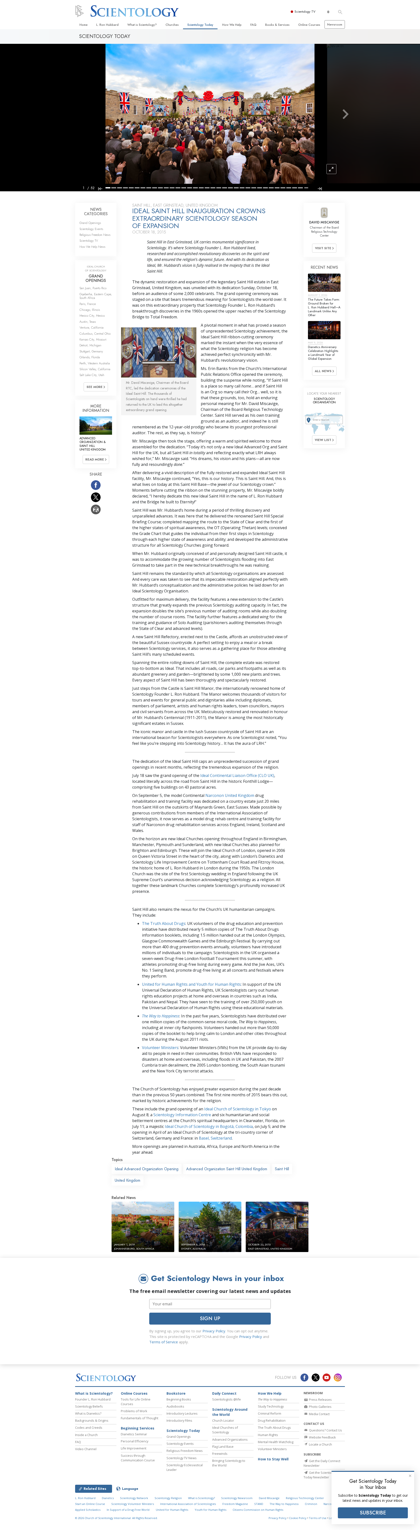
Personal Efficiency (134, 1441)
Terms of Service (163, 1341)
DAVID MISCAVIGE (324, 222)
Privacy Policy (213, 1330)
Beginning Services (137, 1428)
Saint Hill (282, 1169)
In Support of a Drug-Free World (128, 1510)
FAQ (253, 24)
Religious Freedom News (94, 234)
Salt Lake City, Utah (91, 375)
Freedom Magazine (235, 1504)
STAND (258, 1504)
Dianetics (108, 1498)
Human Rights (268, 1435)
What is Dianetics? (88, 1413)
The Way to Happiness (284, 1504)
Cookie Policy (297, 1518)
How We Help (232, 24)
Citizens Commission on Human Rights (258, 1510)
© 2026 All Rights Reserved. (116, 1518)
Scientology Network (134, 1498)
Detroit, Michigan (90, 345)
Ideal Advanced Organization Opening (146, 1169)
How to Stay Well (273, 1459)
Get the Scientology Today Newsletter (320, 1474)
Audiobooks (175, 1406)
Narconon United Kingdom (229, 795)
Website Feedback (322, 1437)
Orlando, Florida (89, 357)
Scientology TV (305, 11)
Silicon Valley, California (94, 369)
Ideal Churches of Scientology (225, 1429)
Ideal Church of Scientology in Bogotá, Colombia (209, 1126)
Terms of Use (317, 1518)
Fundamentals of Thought (139, 1418)
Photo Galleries (320, 1406)
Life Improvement (133, 1448)
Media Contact (319, 1414)
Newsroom (334, 24)
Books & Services (277, 24)
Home (83, 24)
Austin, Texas (87, 321)
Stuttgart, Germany (91, 351)
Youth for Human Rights (210, 1510)
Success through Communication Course (138, 1457)
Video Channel (85, 1449)
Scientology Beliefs (89, 1406)
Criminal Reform (269, 1413)
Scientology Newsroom (237, 1498)
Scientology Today (200, 24)
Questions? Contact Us (325, 1430)
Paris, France (87, 304)
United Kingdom (127, 1180)
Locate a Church (320, 1444)
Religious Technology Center (305, 1498)
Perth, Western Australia (94, 363)
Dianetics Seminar (134, 1434)
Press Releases (320, 1399)
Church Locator (223, 1420)
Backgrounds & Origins (91, 1420)
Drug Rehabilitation (272, 1420)
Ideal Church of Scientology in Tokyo (237, 1109)
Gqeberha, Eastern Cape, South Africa (95, 296)
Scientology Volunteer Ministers (132, 1504)
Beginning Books (178, 1399)
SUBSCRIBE (373, 1512)
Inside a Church (86, 1435)
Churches (172, 24)
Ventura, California (91, 327)
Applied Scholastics (87, 1510)
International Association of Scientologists (188, 1504)
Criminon (311, 1504)
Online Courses (309, 24)
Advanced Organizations (230, 1439)
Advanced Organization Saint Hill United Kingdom (226, 1169)
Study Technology (271, 1406)
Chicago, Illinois (89, 309)
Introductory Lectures (182, 1413)
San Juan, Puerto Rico (92, 288)
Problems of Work (134, 1411)
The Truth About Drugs (163, 923)
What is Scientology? (142, 24)
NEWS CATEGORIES (96, 212)
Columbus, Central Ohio (95, 333)
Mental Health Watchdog (275, 1442)
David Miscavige (269, 1498)
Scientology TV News (181, 1458)
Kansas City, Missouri (92, 339)
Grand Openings (90, 223)
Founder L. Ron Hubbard (93, 1399)
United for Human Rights (172, 1510)
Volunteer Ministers (160, 1047)
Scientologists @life (226, 1399)
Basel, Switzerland (215, 1138)
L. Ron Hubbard (107, 24)
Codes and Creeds (88, 1427)
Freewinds (220, 1453)
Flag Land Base (223, 1446)
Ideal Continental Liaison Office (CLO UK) (237, 775)
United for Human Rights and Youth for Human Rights (191, 984)
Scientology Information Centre (182, 1114)
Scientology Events (91, 229)
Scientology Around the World (229, 1412)
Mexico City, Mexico (92, 315)
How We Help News (92, 246)
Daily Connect (224, 1393)
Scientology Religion (168, 1498)
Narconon (330, 1504)
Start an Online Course (90, 1504)
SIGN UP (210, 1318)
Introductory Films (179, 1420)
